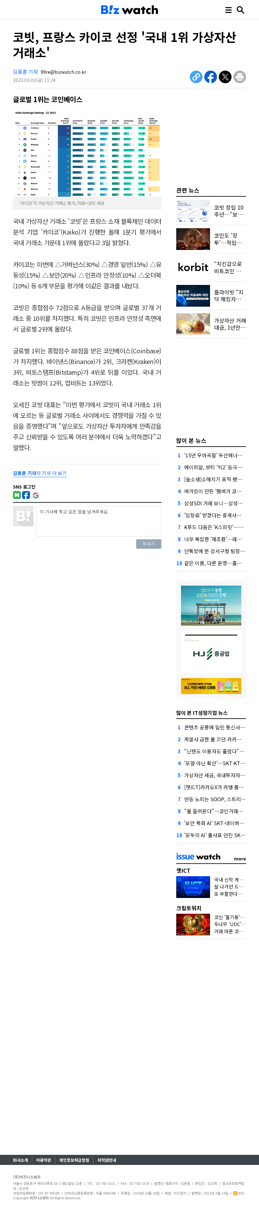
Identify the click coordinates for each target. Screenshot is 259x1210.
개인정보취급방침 (74, 1160)
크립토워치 (189, 908)
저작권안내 (106, 1160)
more (240, 858)
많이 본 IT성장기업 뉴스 (202, 712)
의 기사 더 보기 (40, 473)
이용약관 (43, 1160)
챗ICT (183, 870)
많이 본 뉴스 (191, 440)
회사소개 (20, 1160)
